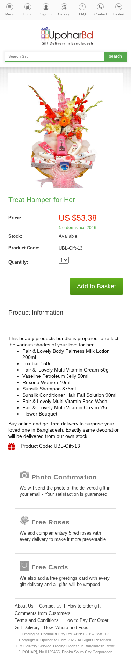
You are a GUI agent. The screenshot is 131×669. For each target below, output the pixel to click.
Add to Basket (96, 286)
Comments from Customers (43, 613)
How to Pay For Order (86, 620)
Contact (100, 14)
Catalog (64, 14)
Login (27, 14)
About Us (24, 606)
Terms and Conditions (37, 620)
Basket (118, 14)
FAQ (82, 14)
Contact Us (50, 606)
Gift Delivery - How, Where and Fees (51, 627)
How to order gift (84, 606)
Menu (9, 14)
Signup (46, 14)
